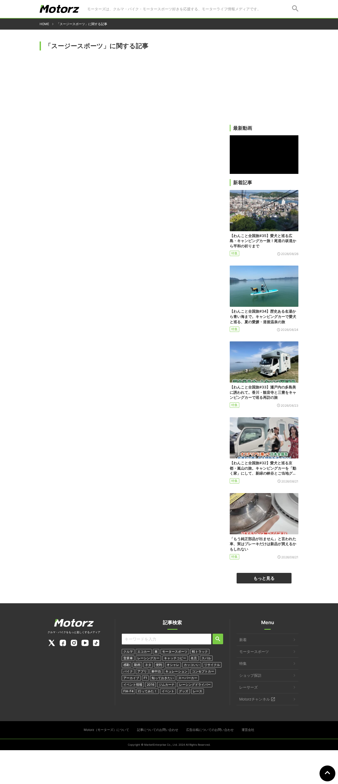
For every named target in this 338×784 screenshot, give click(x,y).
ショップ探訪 (250, 675)
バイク (128, 671)
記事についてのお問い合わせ (157, 730)
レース (197, 691)
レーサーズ (248, 687)
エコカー (143, 651)
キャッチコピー (175, 658)
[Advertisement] (264, 84)
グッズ (183, 691)
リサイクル (212, 665)
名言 (194, 658)
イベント (168, 691)
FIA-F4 (128, 691)
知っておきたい (163, 678)
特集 (234, 253)
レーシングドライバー (195, 684)
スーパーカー (187, 678)
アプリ (142, 671)
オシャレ (173, 665)
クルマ (128, 651)
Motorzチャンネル (254, 699)
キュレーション (176, 671)
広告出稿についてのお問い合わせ (210, 730)
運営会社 (248, 730)
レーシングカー (148, 658)
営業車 (128, 658)
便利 (159, 665)
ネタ (148, 665)
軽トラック (200, 651)
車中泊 (156, 671)
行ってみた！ (147, 691)
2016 (150, 684)
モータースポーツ (174, 651)
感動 (126, 665)
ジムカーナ (167, 684)
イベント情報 (132, 684)
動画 (137, 665)
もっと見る (264, 578)
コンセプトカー (203, 671)
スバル (206, 658)
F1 (145, 678)
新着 (243, 639)
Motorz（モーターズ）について (106, 730)
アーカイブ (131, 678)
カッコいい (192, 665)
